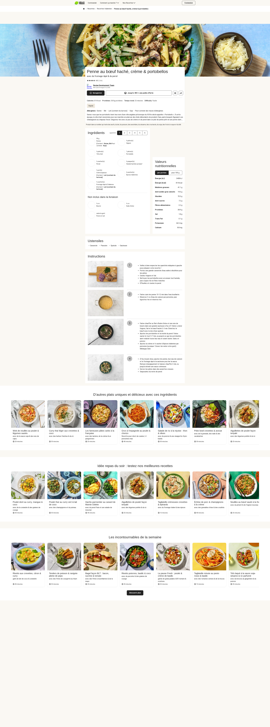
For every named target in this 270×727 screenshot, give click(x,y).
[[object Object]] (175, 93)
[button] (119, 133)
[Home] (84, 8)
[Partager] (181, 93)
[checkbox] (88, 80)
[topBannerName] (135, 18)
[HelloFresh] (79, 3)
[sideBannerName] (168, 141)
